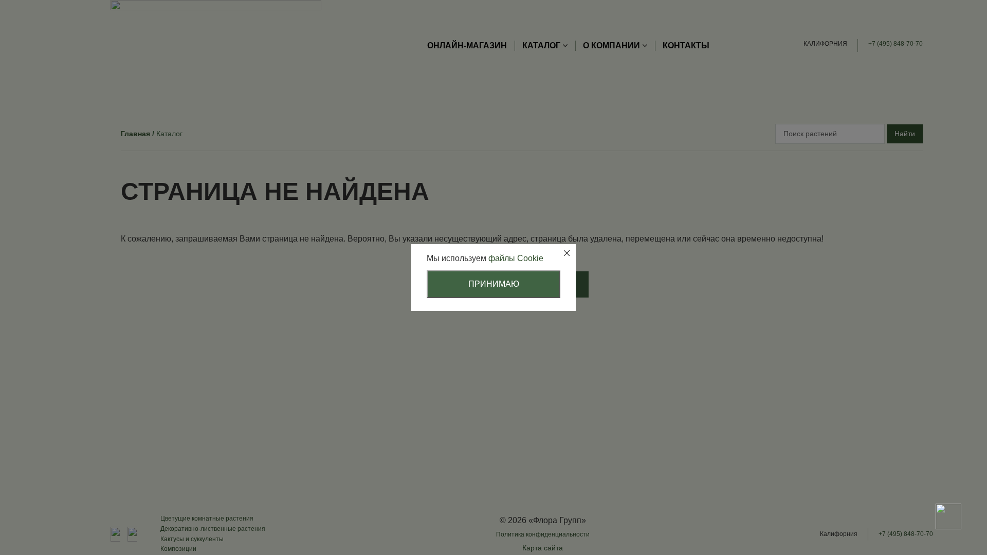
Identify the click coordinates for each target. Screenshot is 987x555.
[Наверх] (948, 480)
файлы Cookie (515, 258)
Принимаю (493, 284)
